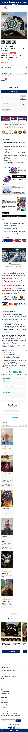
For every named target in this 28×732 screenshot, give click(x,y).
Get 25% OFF (21, 370)
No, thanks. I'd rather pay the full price (21, 372)
